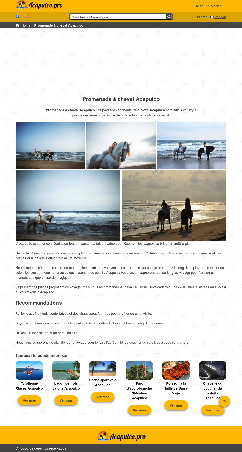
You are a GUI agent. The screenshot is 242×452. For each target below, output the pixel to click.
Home (25, 25)
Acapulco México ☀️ (211, 5)
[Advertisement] (121, 61)
